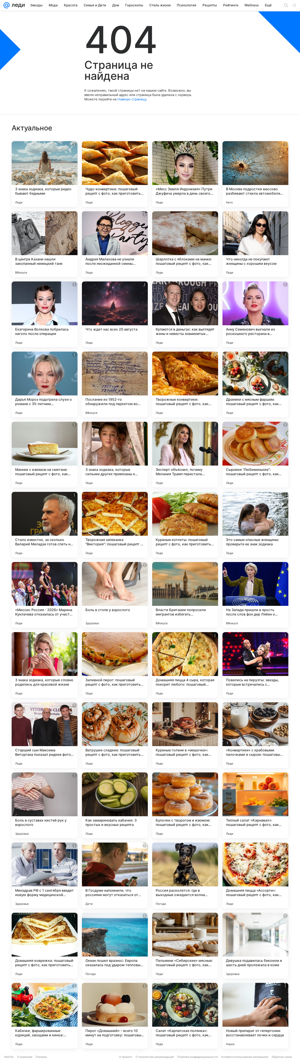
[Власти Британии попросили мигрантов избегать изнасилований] (185, 595)
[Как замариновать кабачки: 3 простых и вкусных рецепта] (115, 805)
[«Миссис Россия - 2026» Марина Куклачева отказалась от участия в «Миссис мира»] (45, 595)
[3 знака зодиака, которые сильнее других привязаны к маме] (115, 454)
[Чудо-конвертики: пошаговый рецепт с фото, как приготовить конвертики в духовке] (115, 174)
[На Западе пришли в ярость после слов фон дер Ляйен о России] (255, 595)
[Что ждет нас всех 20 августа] (115, 314)
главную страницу (131, 99)
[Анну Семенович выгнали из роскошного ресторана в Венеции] (255, 314)
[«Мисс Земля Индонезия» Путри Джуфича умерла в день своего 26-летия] (185, 174)
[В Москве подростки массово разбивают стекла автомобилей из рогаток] (255, 174)
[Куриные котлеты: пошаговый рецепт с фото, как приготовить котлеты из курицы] (185, 525)
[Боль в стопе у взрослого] (115, 595)
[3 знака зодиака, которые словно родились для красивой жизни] (45, 665)
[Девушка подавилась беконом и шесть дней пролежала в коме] (255, 945)
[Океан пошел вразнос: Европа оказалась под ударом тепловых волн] (115, 945)
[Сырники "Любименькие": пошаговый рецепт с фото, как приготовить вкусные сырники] (255, 454)
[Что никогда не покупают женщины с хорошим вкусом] (255, 244)
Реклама (41, 1056)
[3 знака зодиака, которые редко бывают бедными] (45, 174)
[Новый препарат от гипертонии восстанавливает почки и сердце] (255, 1016)
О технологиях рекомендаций (155, 1056)
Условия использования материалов (244, 1056)
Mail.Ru (9, 1056)
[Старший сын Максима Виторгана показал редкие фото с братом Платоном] (45, 735)
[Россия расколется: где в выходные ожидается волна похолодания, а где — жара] (185, 875)
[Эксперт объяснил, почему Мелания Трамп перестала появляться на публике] (185, 454)
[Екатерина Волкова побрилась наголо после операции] (45, 314)
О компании (24, 1056)
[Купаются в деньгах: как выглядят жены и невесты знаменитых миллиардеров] (185, 314)
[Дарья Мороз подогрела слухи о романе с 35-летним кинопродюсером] (45, 384)
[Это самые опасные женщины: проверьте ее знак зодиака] (255, 525)
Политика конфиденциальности (197, 1056)
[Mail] (7, 5)
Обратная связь (282, 1056)
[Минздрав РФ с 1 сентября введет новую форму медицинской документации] (45, 875)
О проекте (125, 1056)
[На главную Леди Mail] (17, 5)
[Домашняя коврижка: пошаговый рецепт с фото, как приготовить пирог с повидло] (45, 945)
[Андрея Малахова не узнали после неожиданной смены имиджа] (115, 244)
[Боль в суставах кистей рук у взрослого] (45, 805)
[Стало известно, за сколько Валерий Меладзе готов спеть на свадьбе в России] (45, 525)
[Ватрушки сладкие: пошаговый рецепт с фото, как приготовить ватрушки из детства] (115, 735)
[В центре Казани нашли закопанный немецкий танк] (45, 244)
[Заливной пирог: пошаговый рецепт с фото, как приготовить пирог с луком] (115, 665)
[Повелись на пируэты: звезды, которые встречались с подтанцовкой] (255, 665)
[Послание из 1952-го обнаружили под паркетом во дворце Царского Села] (115, 384)
